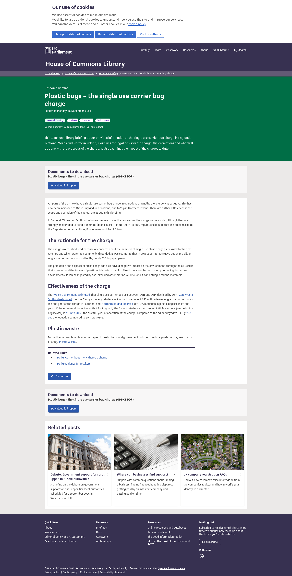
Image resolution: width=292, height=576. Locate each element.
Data (158, 50)
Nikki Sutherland (76, 127)
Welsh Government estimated (71, 294)
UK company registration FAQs (205, 474)
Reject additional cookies (115, 34)
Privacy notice (52, 572)
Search (242, 50)
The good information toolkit (165, 536)
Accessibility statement (112, 572)
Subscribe (223, 50)
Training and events (159, 532)
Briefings (145, 50)
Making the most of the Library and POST (169, 543)
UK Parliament (52, 73)
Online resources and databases (167, 527)
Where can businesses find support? (142, 474)
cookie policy (137, 24)
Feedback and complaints (60, 541)
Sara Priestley (55, 127)
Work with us (52, 532)
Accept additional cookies (73, 34)
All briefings (103, 541)
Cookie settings (150, 34)
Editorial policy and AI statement (64, 536)
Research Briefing (108, 73)
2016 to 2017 (73, 313)
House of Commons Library (85, 64)
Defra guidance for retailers (73, 363)
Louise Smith (97, 127)
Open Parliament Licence (171, 568)
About (204, 50)
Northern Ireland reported (118, 303)
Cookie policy (70, 572)
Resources (189, 50)
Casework (172, 50)
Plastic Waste (67, 341)
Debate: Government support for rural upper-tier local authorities (78, 477)
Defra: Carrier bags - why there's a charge (82, 357)
